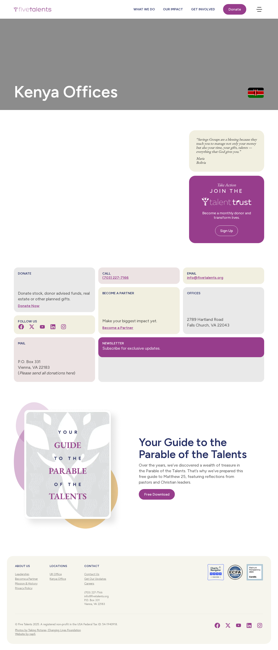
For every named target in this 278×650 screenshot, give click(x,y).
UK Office (56, 574)
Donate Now (28, 306)
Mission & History (26, 583)
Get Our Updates (95, 579)
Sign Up (226, 231)
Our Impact (173, 9)
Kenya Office (58, 579)
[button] (32, 9)
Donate (234, 9)
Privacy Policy (23, 588)
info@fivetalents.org (205, 277)
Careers (89, 583)
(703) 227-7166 (115, 277)
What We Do (144, 9)
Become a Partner (117, 328)
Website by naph (25, 634)
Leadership (22, 574)
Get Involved (203, 9)
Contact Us (91, 574)
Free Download (157, 494)
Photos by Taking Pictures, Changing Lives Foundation (48, 630)
